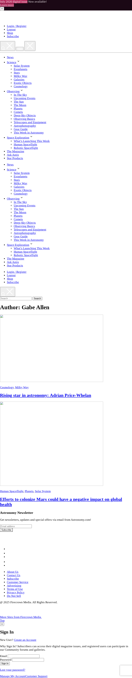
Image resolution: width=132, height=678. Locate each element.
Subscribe (13, 36)
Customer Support (36, 676)
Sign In (4, 663)
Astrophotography (25, 125)
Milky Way (20, 76)
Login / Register (16, 26)
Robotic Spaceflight (26, 148)
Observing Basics (24, 119)
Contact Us (13, 575)
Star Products (15, 158)
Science (11, 62)
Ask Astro (13, 154)
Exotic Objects (23, 83)
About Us (12, 571)
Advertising (14, 585)
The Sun (19, 101)
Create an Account (25, 640)
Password (6, 659)
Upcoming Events (24, 98)
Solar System (22, 65)
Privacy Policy (16, 592)
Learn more (7, 5)
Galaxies (19, 79)
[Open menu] (20, 49)
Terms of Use (15, 589)
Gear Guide (21, 129)
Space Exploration (18, 137)
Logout (11, 29)
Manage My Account (12, 676)
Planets (18, 108)
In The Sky (20, 94)
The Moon (20, 105)
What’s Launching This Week (32, 141)
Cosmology (21, 86)
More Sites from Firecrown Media (21, 617)
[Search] (7, 46)
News (10, 57)
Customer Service (17, 582)
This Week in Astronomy (29, 132)
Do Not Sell (14, 596)
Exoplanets (20, 69)
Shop (10, 33)
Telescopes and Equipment (30, 122)
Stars (17, 72)
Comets (18, 112)
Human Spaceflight (25, 144)
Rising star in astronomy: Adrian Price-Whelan (45, 395)
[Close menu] (29, 46)
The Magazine (15, 151)
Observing (13, 91)
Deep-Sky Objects (25, 115)
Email (3, 656)
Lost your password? (12, 669)
